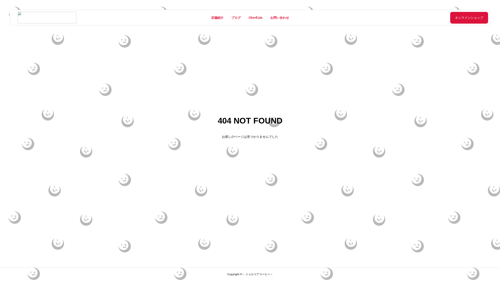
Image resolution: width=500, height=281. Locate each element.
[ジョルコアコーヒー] (47, 17)
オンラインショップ (469, 17)
